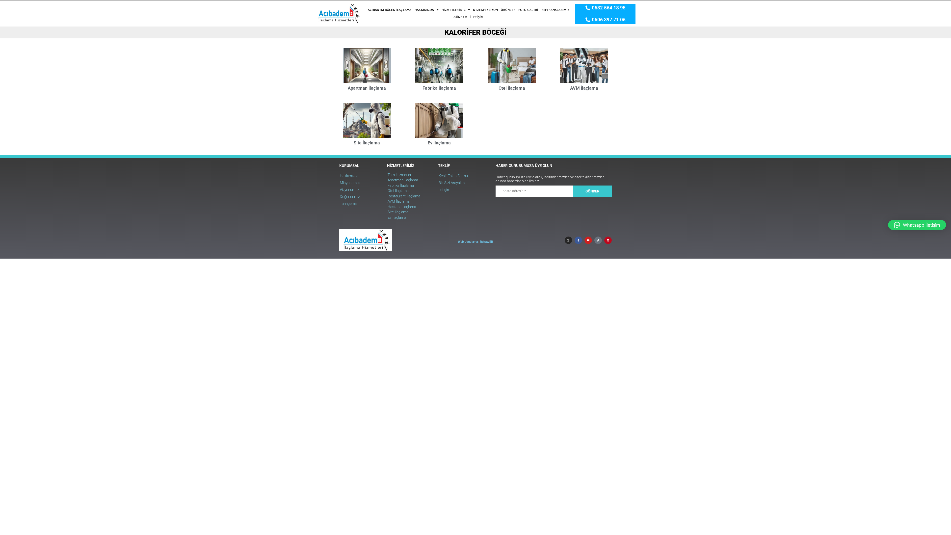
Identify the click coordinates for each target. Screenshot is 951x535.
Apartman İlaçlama (367, 88)
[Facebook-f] (578, 240)
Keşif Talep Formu (453, 176)
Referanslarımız (555, 10)
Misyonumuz (350, 183)
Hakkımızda (424, 10)
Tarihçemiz (348, 203)
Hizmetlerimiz (454, 10)
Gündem (460, 17)
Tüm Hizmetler (399, 175)
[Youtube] (588, 240)
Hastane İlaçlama (402, 207)
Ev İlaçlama (439, 142)
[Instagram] (568, 240)
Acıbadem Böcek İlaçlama (390, 10)
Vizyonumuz (349, 189)
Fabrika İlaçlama (439, 88)
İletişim (476, 17)
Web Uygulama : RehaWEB (475, 241)
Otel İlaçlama (512, 88)
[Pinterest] (608, 240)
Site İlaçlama (367, 142)
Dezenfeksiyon (485, 10)
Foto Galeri (528, 10)
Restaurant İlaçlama (404, 196)
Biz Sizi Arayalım (452, 183)
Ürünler (508, 10)
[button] (917, 225)
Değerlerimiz (350, 196)
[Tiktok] (598, 240)
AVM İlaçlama (584, 88)
